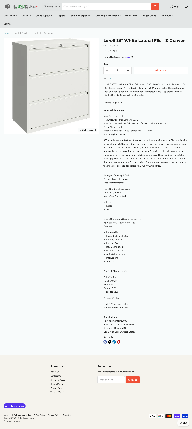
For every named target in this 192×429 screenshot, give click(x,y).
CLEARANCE (10, 15)
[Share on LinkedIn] (114, 342)
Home (7, 33)
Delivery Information (22, 415)
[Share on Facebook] (105, 342)
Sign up (132, 379)
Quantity (107, 64)
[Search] (155, 6)
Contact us (67, 415)
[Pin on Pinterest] (118, 342)
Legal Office (150, 15)
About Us (54, 371)
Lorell (109, 78)
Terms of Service (58, 392)
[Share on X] (109, 342)
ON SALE (26, 15)
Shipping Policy (57, 380)
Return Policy (56, 384)
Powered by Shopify (12, 421)
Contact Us (55, 375)
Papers (61, 15)
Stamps (8, 23)
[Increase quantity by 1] (128, 70)
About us (7, 415)
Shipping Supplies (80, 15)
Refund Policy (39, 415)
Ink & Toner (131, 15)
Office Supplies (44, 15)
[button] (175, 6)
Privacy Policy (57, 388)
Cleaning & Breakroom (108, 15)
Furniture (167, 15)
